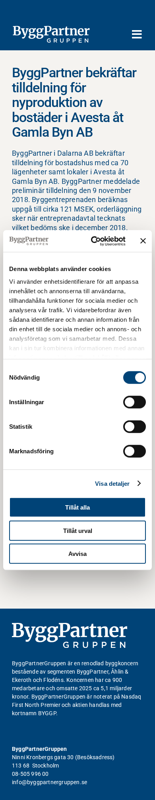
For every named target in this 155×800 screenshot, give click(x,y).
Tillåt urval (77, 530)
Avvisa (77, 553)
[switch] (134, 402)
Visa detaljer (112, 483)
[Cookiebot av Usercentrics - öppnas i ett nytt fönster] (94, 241)
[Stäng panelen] (143, 241)
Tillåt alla (77, 507)
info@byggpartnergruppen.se (49, 782)
